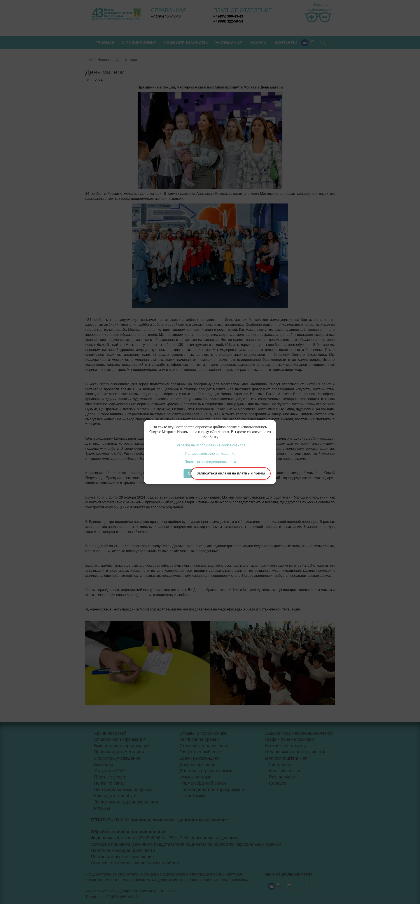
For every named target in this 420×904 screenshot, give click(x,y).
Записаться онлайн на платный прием (230, 473)
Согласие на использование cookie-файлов (210, 445)
